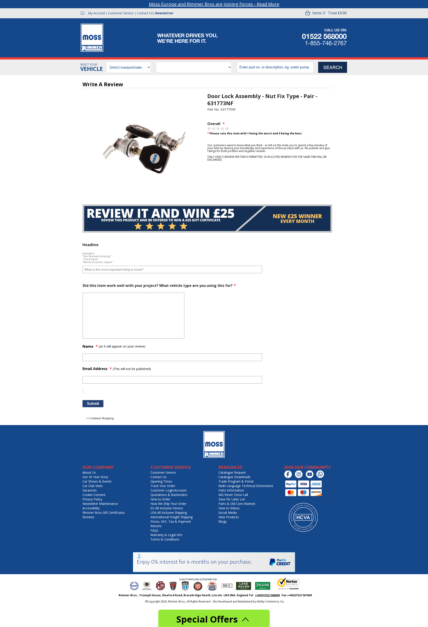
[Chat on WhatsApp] (321, 477)
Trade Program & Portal (235, 481)
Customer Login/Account (168, 490)
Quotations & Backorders (168, 495)
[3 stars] (218, 128)
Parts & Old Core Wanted (236, 504)
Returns (156, 526)
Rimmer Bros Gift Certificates (103, 512)
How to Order (160, 499)
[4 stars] (222, 128)
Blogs (222, 521)
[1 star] (209, 128)
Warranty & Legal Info (166, 535)
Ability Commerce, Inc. (271, 601)
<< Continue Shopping (100, 418)
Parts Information (231, 490)
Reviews (88, 517)
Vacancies (89, 490)
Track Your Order (162, 486)
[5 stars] (227, 128)
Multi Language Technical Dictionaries (245, 486)
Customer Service (121, 13)
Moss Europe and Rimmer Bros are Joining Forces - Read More (214, 4)
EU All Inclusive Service (166, 508)
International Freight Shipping (171, 517)
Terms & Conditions (164, 539)
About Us (89, 472)
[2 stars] (213, 128)
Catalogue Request (232, 472)
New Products (228, 517)
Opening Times (161, 481)
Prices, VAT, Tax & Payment (170, 521)
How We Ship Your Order (168, 504)
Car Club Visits (92, 486)
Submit (93, 403)
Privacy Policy (92, 499)
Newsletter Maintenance (100, 504)
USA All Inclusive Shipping (168, 512)
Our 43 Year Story (95, 477)
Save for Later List (231, 499)
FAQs (154, 530)
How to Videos (229, 508)
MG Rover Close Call (233, 495)
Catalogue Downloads (234, 477)
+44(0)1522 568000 (267, 595)
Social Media (227, 512)
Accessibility (91, 508)
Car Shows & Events (97, 481)
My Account (96, 13)
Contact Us (145, 13)
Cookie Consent (93, 495)
